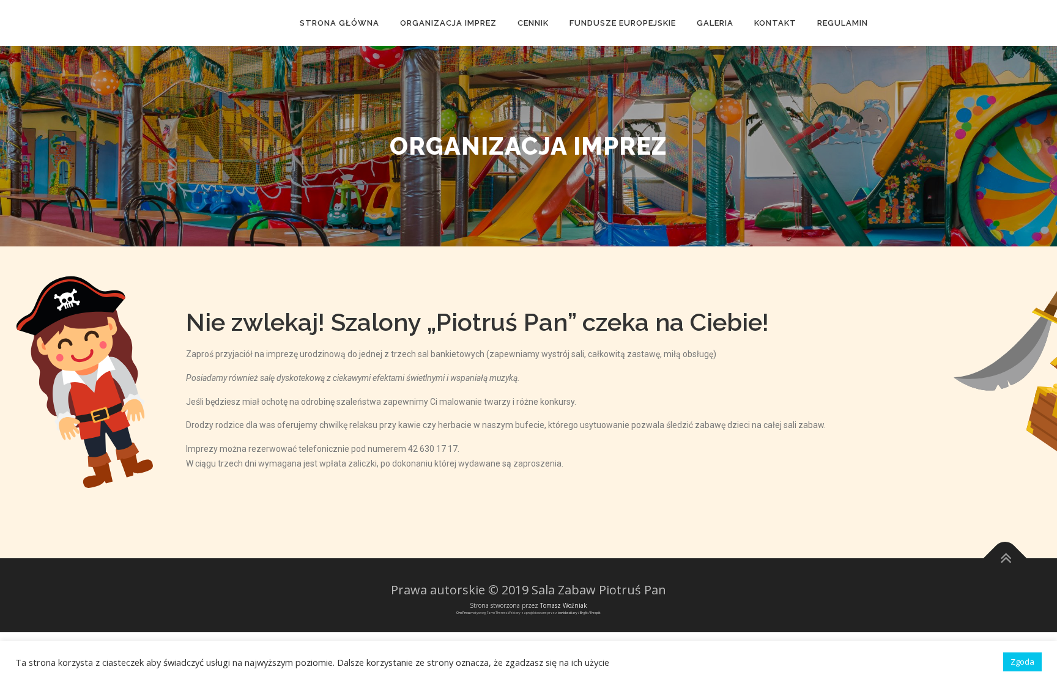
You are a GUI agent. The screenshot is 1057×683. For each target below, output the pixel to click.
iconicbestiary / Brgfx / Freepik (579, 613)
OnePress (463, 613)
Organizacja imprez (448, 23)
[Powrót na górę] (1005, 558)
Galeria (715, 23)
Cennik (533, 23)
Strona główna (339, 23)
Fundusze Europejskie (622, 23)
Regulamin (842, 23)
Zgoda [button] (1022, 661)
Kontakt (775, 23)
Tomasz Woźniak (563, 605)
